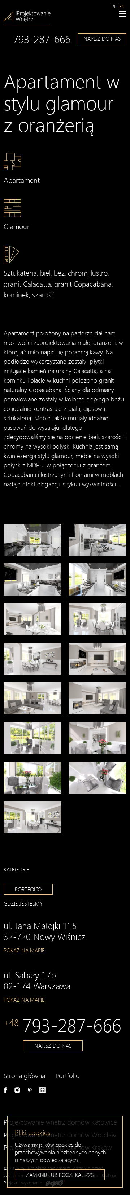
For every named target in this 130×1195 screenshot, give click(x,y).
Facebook (5, 1090)
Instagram (17, 1090)
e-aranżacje (42, 1090)
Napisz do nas (102, 38)
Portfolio (28, 889)
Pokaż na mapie (24, 950)
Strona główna (24, 1075)
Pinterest (30, 1090)
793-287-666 (41, 38)
